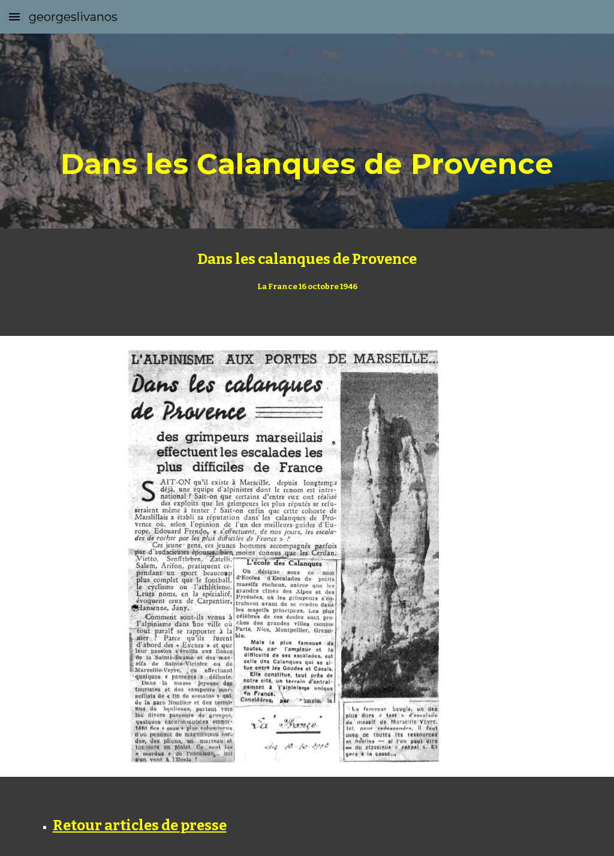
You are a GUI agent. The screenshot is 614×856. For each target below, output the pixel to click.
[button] (14, 16)
